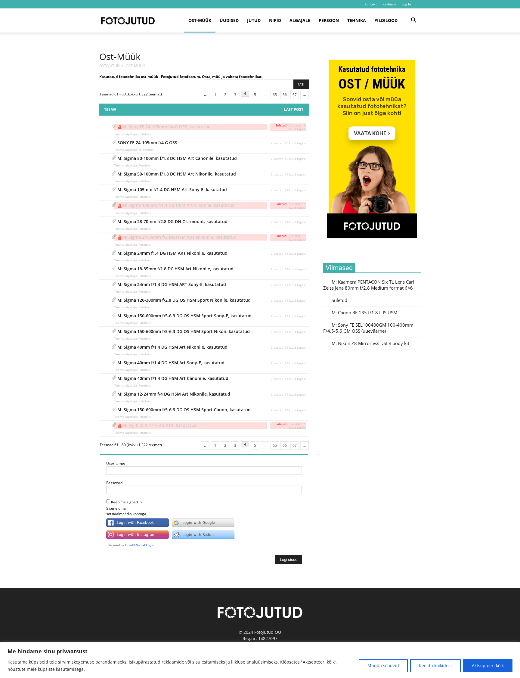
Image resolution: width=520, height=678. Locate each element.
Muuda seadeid (383, 665)
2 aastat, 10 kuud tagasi (288, 143)
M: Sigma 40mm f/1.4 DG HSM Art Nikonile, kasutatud (172, 347)
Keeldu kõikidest (435, 665)
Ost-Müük (120, 56)
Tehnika (356, 20)
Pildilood (386, 20)
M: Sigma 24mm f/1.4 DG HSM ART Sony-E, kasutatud (171, 284)
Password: (114, 482)
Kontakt (370, 4)
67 (294, 94)
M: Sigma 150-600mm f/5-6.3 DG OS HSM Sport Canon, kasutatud (184, 409)
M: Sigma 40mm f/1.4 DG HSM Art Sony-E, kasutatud (170, 362)
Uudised (229, 20)
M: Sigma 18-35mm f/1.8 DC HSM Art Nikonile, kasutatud (175, 269)
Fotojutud (109, 65)
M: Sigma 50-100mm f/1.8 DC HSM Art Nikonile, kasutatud (176, 174)
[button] (413, 21)
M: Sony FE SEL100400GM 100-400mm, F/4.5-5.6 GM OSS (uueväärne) (369, 328)
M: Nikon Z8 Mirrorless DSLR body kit (370, 343)
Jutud (254, 20)
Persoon (329, 20)
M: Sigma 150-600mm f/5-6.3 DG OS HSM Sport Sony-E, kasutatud (184, 316)
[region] (260, 660)
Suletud (339, 300)
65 (275, 94)
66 (285, 94)
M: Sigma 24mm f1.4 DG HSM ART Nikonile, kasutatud (172, 253)
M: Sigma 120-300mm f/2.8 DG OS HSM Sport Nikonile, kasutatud (184, 300)
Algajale (299, 20)
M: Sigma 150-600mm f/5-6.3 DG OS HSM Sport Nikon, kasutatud (183, 331)
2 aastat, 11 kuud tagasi (288, 174)
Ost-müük (199, 20)
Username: (115, 463)
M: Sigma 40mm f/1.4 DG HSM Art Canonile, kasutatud (172, 378)
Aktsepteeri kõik (488, 665)
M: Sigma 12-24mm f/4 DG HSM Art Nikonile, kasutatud (173, 394)
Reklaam (389, 4)
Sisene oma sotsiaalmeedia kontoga (126, 511)
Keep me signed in (126, 502)
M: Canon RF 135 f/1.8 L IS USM (364, 312)
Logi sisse (288, 559)
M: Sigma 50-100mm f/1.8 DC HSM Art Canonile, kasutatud (177, 158)
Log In (406, 4)
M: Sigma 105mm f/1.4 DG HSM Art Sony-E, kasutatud (172, 189)
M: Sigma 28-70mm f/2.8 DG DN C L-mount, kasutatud (172, 221)
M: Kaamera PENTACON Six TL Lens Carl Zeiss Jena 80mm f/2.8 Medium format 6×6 (368, 285)
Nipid (275, 20)
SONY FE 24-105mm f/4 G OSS (147, 142)
